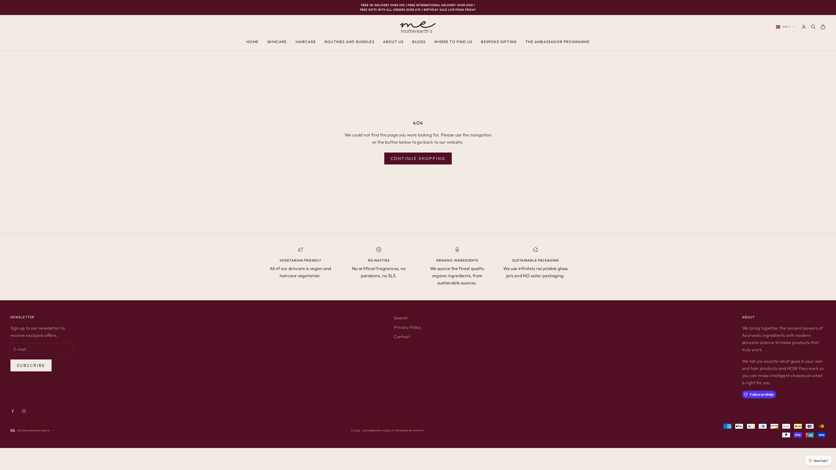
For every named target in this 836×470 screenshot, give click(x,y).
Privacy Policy (407, 327)
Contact (402, 336)
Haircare (306, 41)
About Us (393, 41)
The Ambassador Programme (557, 41)
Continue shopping (418, 158)
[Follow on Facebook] (12, 411)
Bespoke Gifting (499, 41)
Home (252, 41)
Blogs (418, 41)
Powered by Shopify (410, 430)
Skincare (277, 41)
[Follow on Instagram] (24, 411)
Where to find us (453, 41)
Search (401, 318)
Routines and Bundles (349, 41)
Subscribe (31, 365)
